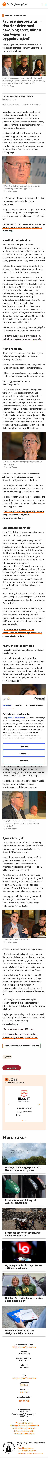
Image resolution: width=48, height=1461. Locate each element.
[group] (24, 1104)
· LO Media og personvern (24, 1433)
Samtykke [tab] (7, 705)
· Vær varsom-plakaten (26, 1450)
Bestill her (24, 1392)
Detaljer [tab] (18, 705)
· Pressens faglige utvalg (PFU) (30, 1453)
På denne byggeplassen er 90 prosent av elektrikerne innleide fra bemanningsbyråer (22, 337)
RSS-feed (24, 1385)
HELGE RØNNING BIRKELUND (17, 96)
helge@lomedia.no (9, 99)
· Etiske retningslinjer (24, 1423)
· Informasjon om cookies (24, 1431)
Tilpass (23, 754)
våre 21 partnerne (16, 718)
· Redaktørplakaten (25, 1448)
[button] (39, 1104)
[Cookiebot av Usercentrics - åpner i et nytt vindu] (34, 698)
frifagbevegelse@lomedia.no (24, 1347)
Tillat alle (24, 747)
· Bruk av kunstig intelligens (24, 1428)
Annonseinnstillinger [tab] (34, 705)
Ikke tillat (24, 761)
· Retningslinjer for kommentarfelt (24, 1425)
